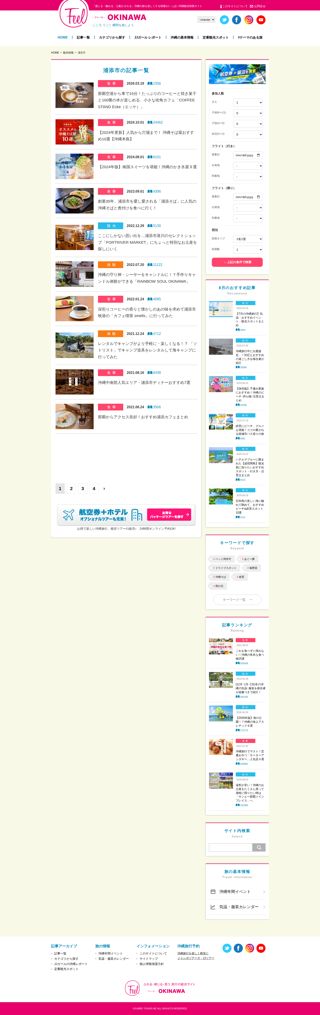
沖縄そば (221, 576)
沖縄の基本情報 (182, 37)
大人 (214, 101)
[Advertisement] (126, 455)
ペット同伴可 (223, 559)
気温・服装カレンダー (239, 907)
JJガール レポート (148, 37)
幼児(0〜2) (218, 133)
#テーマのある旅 (250, 37)
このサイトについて (235, 6)
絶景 (241, 576)
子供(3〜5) (218, 123)
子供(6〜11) (219, 112)
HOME (63, 37)
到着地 (216, 175)
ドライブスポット (226, 568)
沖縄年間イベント (235, 891)
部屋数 (216, 249)
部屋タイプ (218, 238)
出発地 (216, 165)
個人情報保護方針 (152, 964)
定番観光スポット (216, 37)
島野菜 (253, 568)
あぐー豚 (249, 559)
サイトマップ (149, 958)
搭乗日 (216, 154)
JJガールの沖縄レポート (71, 964)
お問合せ (260, 6)
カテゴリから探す (112, 37)
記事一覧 (83, 37)
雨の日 (219, 586)
